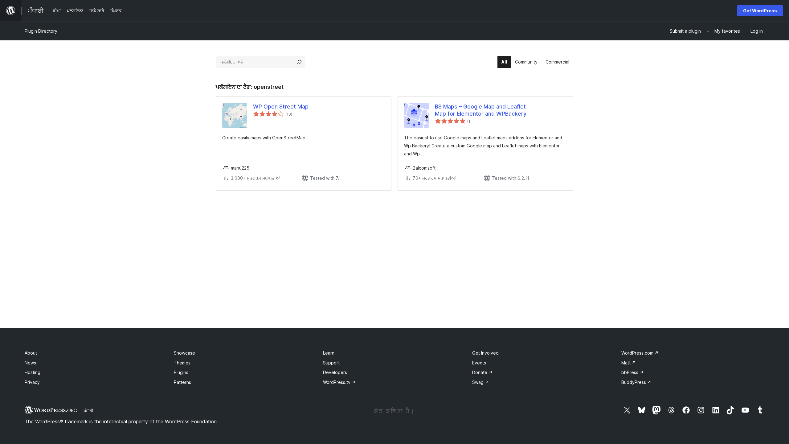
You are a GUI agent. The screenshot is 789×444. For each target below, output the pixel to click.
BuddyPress (636, 382)
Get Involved (485, 353)
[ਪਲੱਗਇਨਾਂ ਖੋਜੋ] (299, 62)
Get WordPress (760, 10)
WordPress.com (640, 353)
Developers (335, 372)
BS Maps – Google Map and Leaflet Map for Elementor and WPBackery (480, 110)
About (31, 353)
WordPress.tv (339, 382)
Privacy (32, 382)
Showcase (184, 353)
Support (331, 362)
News (30, 362)
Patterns (182, 382)
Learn (328, 353)
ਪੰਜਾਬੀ (88, 410)
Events (479, 362)
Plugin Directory (41, 31)
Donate (482, 372)
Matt (628, 362)
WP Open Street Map (281, 106)
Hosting (32, 372)
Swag (480, 382)
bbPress (632, 372)
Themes (182, 362)
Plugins (181, 372)
